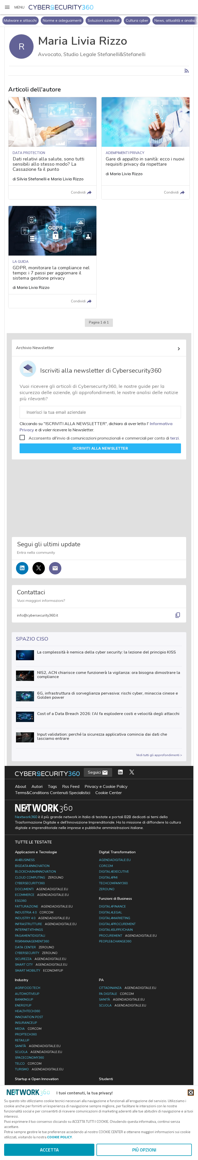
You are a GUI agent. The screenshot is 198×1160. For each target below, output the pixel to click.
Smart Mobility (39, 971)
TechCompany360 (113, 883)
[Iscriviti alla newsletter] (55, 568)
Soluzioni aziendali (65, 20)
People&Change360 (115, 941)
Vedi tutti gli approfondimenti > (159, 755)
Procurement (128, 936)
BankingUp (24, 999)
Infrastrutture (46, 924)
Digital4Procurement (117, 924)
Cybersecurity (36, 953)
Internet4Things (29, 930)
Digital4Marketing (114, 918)
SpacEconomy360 (29, 1058)
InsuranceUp (26, 1023)
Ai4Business (25, 860)
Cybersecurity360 (30, 883)
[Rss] (187, 70)
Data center (34, 947)
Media (28, 1029)
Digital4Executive (114, 872)
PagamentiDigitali (30, 936)
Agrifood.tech (27, 988)
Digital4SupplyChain (116, 930)
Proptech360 (26, 1034)
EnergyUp (23, 1005)
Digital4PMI (108, 877)
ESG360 (20, 901)
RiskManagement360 (32, 941)
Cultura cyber (98, 20)
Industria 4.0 (34, 912)
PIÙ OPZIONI (144, 1149)
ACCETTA (49, 1149)
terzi (174, 438)
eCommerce (42, 895)
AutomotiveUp (27, 994)
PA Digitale (116, 994)
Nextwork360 (26, 817)
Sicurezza (40, 959)
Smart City (41, 965)
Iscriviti (100, 448)
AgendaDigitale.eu (115, 860)
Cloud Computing (39, 877)
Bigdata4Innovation (32, 866)
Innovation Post (29, 1017)
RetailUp (22, 1040)
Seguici (95, 772)
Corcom (106, 866)
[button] (14, 7)
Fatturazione (44, 906)
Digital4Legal (110, 912)
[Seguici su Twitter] (38, 568)
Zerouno (106, 889)
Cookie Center (108, 792)
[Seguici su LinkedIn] (22, 568)
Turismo (39, 1069)
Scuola (38, 1052)
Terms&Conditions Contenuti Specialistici (52, 792)
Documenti (41, 889)
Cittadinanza (127, 988)
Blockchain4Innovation (35, 872)
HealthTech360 (27, 1011)
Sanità (38, 1046)
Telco (28, 1064)
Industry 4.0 (42, 918)
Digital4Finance (112, 906)
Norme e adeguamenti (23, 20)
